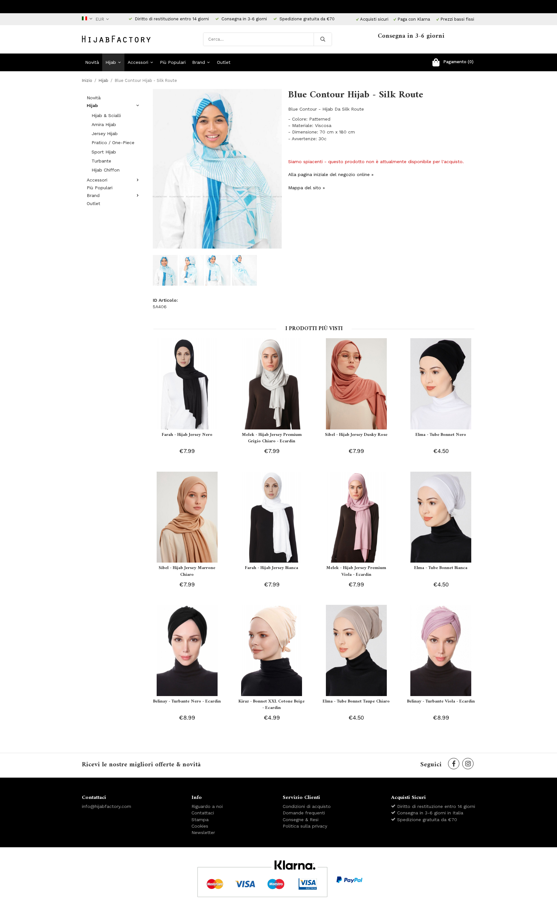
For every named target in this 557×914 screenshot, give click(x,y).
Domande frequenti (304, 812)
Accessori (138, 62)
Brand (198, 62)
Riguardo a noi (207, 806)
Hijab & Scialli (106, 115)
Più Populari (173, 62)
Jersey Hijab (105, 133)
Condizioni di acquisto (307, 806)
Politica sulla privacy (305, 826)
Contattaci (202, 812)
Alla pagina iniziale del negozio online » (331, 174)
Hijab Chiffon (106, 169)
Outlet (223, 62)
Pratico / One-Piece (113, 142)
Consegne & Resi (300, 819)
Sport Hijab (104, 151)
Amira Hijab (104, 124)
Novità (92, 62)
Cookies (199, 826)
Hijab (110, 62)
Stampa (200, 819)
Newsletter (203, 832)
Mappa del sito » (306, 187)
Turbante (101, 160)
